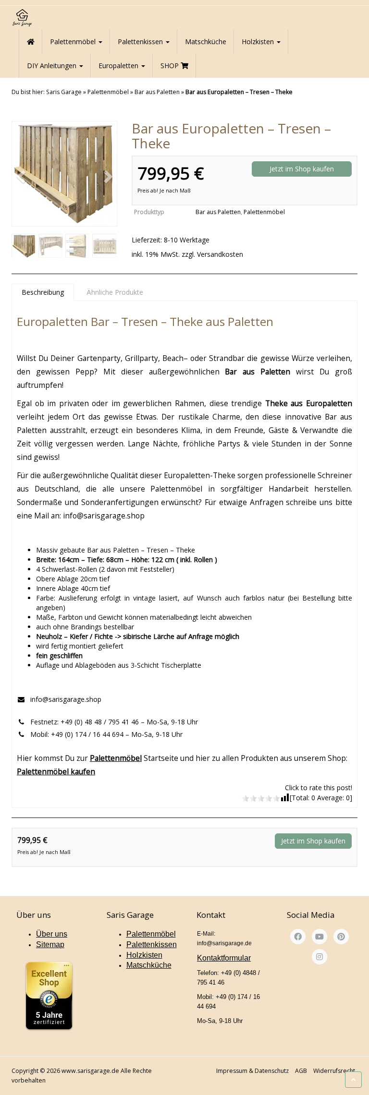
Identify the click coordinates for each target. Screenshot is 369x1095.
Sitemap (50, 944)
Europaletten (119, 65)
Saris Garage (64, 92)
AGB (301, 1071)
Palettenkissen (141, 41)
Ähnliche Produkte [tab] (114, 292)
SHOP (170, 65)
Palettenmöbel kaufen (56, 771)
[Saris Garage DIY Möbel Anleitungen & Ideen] (21, 18)
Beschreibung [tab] (43, 292)
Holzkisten (259, 41)
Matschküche (205, 41)
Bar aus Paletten (157, 92)
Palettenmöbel (74, 41)
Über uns (51, 934)
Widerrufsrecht (334, 1071)
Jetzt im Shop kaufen (302, 168)
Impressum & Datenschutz (252, 1071)
